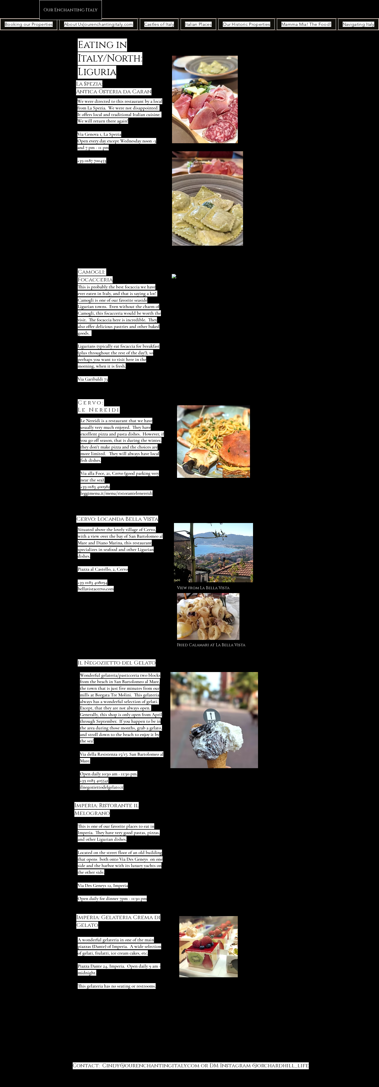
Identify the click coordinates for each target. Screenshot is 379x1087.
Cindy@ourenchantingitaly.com (150, 1065)
